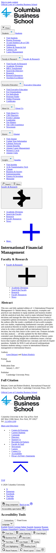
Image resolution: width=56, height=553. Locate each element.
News (8, 221)
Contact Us (16, 451)
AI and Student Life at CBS (17, 43)
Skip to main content (9, 2)
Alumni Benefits (13, 146)
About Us (6, 108)
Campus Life (11, 50)
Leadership (10, 120)
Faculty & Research (10, 59)
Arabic (39, 529)
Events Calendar (13, 118)
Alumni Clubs (12, 153)
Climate (9, 169)
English (4, 527)
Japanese (37, 527)
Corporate (15, 435)
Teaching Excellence (14, 78)
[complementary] (28, 506)
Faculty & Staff (17, 444)
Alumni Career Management (18, 148)
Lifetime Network (13, 143)
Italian (23, 527)
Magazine (10, 179)
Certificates (10, 101)
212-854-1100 (10, 421)
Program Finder (12, 96)
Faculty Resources (13, 219)
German (17, 527)
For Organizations (13, 92)
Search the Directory (14, 71)
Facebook (10, 494)
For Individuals (12, 94)
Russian (45, 527)
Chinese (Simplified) (9, 529)
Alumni (5, 134)
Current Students (18, 432)
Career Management (14, 52)
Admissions (11, 45)
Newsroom (10, 127)
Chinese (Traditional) (27, 529)
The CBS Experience (15, 125)
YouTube (10, 496)
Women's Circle (12, 150)
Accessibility (16, 453)
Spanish (30, 527)
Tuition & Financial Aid (16, 47)
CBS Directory (12, 115)
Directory (15, 437)
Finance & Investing (14, 176)
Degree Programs (13, 40)
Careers (14, 449)
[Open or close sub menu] (26, 276)
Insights (5, 160)
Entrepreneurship (13, 174)
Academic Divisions (14, 66)
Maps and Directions (9, 426)
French (11, 527)
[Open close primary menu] (21, 198)
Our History (11, 122)
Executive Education (10, 85)
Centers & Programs (19, 430)
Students (5, 33)
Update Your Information (16, 141)
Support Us (16, 439)
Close (7, 28)
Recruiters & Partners (20, 442)
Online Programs (13, 99)
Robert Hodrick (28, 354)
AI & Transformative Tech (17, 167)
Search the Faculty (13, 214)
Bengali (45, 529)
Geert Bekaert (12, 354)
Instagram (10, 491)
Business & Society (14, 172)
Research (10, 73)
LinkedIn (10, 498)
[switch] (2, 520)
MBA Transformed (14, 68)
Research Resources (14, 75)
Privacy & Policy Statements (23, 456)
